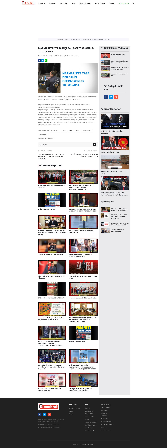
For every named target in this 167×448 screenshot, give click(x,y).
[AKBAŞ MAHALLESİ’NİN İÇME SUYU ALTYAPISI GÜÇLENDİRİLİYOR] (83, 380)
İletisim (71, 414)
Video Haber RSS (90, 431)
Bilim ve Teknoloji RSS (107, 424)
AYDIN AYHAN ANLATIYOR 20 (119, 75)
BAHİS (77, 130)
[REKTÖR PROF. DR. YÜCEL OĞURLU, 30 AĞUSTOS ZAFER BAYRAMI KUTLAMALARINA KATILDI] (83, 176)
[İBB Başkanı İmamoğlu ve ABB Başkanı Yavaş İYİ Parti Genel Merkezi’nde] (115, 183)
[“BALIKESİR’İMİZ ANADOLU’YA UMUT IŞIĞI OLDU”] (83, 267)
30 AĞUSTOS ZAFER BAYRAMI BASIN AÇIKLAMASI (81, 232)
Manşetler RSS (89, 411)
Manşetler (41, 3)
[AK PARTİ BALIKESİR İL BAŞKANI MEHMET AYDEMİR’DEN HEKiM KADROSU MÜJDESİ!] (83, 200)
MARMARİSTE (55, 130)
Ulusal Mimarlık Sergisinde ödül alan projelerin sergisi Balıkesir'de (51, 319)
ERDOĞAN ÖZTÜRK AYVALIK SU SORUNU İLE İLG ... (120, 68)
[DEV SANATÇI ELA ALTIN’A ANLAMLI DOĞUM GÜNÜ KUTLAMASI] (105, 216)
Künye (71, 411)
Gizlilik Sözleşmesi (74, 408)
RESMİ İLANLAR (100, 3)
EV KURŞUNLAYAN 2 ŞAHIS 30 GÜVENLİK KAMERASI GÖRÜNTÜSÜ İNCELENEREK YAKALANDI (51, 155)
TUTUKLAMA (43, 134)
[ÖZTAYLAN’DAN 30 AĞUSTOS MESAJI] (52, 245)
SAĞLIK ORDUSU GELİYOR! (46, 209)
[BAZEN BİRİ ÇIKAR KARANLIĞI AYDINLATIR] (52, 289)
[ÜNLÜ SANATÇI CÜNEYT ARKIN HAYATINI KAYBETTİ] (105, 209)
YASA (64, 130)
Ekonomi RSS (104, 410)
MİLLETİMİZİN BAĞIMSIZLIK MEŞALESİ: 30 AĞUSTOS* (51, 277)
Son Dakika (64, 3)
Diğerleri (112, 3)
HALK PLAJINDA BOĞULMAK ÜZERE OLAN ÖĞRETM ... (119, 62)
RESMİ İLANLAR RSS (90, 425)
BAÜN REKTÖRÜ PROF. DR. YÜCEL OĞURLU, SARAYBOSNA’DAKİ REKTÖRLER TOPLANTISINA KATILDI (83, 320)
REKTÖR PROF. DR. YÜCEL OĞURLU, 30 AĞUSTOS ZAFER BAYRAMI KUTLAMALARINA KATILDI (82, 187)
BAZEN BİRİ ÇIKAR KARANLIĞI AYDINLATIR (51, 298)
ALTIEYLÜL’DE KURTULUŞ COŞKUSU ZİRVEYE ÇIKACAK (49, 390)
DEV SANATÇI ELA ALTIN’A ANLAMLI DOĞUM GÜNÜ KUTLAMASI (119, 216)
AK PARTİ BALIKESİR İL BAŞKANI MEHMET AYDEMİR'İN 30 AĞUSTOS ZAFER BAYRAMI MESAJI (52, 233)
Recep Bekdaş (89, 444)
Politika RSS (104, 413)
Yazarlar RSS (88, 428)
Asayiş (67, 40)
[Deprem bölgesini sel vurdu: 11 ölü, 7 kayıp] (115, 162)
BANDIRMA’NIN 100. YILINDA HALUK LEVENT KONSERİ (120, 224)
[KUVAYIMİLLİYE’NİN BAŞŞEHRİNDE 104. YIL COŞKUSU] (52, 176)
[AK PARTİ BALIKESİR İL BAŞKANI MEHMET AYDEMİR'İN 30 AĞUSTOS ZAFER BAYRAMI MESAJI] (52, 222)
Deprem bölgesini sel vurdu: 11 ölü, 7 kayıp (115, 172)
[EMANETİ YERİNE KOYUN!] (83, 332)
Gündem (52, 3)
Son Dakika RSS (89, 417)
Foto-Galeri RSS (105, 407)
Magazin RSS (104, 419)
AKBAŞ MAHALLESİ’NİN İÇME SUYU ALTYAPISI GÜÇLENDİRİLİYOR (80, 390)
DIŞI (70, 130)
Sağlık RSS (104, 416)
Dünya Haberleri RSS (91, 422)
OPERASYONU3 (87, 130)
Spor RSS (87, 419)
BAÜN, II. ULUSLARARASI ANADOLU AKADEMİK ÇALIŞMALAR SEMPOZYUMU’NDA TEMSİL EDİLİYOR (50, 343)
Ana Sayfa (60, 40)
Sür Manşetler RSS (106, 405)
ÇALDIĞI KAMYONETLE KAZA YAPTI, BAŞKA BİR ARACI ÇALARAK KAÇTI (84, 153)
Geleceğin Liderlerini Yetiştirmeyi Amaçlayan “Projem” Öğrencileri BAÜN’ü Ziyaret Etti (52, 367)
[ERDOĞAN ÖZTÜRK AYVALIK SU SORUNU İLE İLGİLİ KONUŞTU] (105, 68)
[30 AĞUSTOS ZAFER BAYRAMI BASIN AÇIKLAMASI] (83, 222)
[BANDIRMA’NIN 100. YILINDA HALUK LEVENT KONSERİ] (105, 224)
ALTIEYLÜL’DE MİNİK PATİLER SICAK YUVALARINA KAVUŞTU (80, 255)
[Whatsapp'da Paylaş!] (46, 60)
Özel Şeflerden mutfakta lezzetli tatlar (83, 298)
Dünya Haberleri (85, 3)
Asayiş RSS (104, 427)
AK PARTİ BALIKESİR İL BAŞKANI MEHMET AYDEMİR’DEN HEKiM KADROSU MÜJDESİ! (83, 210)
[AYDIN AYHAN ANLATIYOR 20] (105, 75)
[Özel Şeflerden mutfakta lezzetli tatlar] (83, 289)
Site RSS (87, 408)
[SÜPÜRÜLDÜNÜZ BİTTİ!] (105, 56)
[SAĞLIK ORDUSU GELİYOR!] (52, 200)
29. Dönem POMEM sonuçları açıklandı (112, 132)
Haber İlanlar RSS (106, 430)
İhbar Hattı (124, 3)
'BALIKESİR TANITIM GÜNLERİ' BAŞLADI (117, 230)
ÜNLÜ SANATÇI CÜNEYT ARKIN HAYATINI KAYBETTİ (119, 209)
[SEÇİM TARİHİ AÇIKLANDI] (115, 143)
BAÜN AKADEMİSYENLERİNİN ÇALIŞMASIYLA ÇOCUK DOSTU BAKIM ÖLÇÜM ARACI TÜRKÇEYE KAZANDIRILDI (82, 367)
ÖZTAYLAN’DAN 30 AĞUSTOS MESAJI (50, 255)
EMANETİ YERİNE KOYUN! (77, 341)
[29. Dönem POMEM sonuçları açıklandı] (115, 121)
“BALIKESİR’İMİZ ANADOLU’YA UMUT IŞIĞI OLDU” (83, 277)
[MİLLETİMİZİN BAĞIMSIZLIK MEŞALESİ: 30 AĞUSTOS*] (52, 267)
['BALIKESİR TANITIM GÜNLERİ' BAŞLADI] (105, 230)
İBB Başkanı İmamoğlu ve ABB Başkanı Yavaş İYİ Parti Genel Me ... (114, 194)
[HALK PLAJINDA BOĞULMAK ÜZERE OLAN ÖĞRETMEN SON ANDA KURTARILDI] (105, 62)
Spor (73, 3)
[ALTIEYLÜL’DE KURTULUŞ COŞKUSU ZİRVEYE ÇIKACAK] (52, 380)
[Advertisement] (83, 21)
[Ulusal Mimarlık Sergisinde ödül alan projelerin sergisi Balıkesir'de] (52, 309)
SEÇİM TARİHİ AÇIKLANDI (110, 152)
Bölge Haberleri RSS (106, 421)
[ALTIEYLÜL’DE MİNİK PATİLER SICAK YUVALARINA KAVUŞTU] (83, 245)
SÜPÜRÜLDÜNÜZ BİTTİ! (118, 55)
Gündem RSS (89, 414)
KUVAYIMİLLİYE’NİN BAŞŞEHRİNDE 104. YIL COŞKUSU (51, 186)
